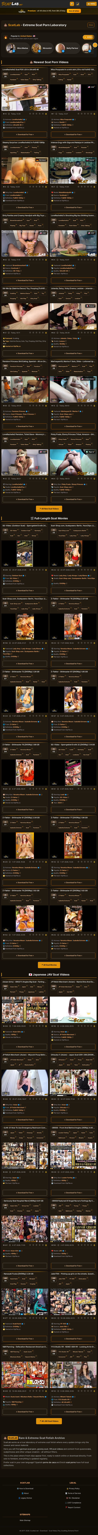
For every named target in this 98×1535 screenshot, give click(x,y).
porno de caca (49, 1462)
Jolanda (61, 293)
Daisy (70, 293)
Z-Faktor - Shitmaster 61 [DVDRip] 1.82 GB (69, 890)
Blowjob (32, 1279)
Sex (18, 536)
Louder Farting (64, 1133)
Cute (91, 1133)
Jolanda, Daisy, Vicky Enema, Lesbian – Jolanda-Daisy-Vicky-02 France (73, 288)
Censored (39, 1138)
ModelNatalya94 (64, 147)
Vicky (78, 293)
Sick (31, 987)
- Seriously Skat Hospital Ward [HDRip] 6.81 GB (23, 1201)
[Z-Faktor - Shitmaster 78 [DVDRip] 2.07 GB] (73, 626)
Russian (84, 147)
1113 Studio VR (64, 1352)
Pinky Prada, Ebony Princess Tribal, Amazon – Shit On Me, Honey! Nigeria (73, 434)
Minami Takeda (78, 1352)
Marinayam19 (63, 366)
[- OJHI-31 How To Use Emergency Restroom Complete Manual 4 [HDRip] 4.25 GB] (24, 1156)
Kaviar (69, 80)
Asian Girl (89, 1060)
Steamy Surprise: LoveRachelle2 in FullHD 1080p (24, 142)
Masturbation (25, 152)
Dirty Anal (33, 298)
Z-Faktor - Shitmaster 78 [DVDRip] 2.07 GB (69, 599)
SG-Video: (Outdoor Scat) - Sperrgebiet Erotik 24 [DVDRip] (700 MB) (25, 525)
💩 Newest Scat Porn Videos (49, 62)
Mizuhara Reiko (15, 1357)
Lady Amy (73, 536)
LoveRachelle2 (15, 74)
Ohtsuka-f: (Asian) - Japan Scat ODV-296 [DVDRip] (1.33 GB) (73, 1055)
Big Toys (22, 225)
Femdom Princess (16, 366)
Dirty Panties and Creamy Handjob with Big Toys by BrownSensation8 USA (25, 215)
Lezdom (78, 152)
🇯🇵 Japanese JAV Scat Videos (49, 974)
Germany (38, 531)
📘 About (25, 1493)
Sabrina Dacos (25, 293)
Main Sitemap (25, 1520)
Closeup (30, 1133)
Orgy (60, 152)
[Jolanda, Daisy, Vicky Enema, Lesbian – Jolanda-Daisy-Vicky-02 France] (73, 316)
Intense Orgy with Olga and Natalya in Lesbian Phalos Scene (73, 142)
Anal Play (13, 1284)
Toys (88, 371)
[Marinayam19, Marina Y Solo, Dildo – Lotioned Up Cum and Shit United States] (73, 389)
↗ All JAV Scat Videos (49, 1421)
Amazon (78, 444)
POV (33, 74)
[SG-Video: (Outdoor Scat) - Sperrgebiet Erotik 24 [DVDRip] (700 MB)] (24, 553)
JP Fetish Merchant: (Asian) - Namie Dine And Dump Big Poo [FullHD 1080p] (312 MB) (73, 982)
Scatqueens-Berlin (79, 531)
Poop (80, 1060)
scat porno (71, 1462)
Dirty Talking (37, 80)
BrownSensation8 (16, 220)
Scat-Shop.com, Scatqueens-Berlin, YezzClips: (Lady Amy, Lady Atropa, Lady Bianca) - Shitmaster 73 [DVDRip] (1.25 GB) (25, 599)
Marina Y (75, 366)
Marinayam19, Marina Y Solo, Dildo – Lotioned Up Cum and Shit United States (73, 361)
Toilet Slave (24, 80)
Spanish (24, 371)
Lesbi (71, 750)
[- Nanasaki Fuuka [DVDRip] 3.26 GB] (24, 1302)
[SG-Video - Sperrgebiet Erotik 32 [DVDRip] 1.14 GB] (73, 772)
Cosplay (32, 1284)
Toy (43, 293)
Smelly (39, 1133)
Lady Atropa (85, 536)
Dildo (68, 371)
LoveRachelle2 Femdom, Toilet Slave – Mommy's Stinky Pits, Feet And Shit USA (25, 434)
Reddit (62, 122)
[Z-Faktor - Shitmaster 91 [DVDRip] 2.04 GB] (24, 845)
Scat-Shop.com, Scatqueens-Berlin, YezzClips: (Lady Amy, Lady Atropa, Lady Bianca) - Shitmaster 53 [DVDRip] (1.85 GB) (73, 525)
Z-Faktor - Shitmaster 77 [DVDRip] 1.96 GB (69, 817)
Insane (90, 1138)
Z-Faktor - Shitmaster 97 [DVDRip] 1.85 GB (69, 672)
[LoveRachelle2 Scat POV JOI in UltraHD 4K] (24, 97)
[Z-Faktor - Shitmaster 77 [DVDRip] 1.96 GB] (73, 845)
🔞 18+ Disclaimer (73, 1498)
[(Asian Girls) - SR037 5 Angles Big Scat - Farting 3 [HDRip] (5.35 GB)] (24, 1010)
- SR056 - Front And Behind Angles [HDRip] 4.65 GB (73, 1128)
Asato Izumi (28, 1352)
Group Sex (25, 1206)
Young (76, 1206)
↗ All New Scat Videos (49, 509)
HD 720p (16, 271)
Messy (39, 987)
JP (19, 1065)
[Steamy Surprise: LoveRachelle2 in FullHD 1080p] (24, 170)
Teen (76, 1065)
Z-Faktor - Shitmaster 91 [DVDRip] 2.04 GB (21, 817)
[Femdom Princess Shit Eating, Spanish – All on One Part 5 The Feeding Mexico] (24, 389)
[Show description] (9, 114)
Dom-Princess (28, 414)
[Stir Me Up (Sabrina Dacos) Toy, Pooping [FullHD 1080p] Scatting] (24, 316)
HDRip (13, 1034)
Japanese (31, 992)
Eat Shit (69, 992)
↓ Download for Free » (25, 134)
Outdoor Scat (25, 531)
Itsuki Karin (14, 1279)
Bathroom (62, 1138)
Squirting (13, 152)
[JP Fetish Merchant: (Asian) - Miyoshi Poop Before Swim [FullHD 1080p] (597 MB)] (24, 1083)
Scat (26, 74)
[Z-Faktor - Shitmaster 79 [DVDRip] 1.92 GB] (24, 918)
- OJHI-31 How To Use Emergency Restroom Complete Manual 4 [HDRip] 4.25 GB (25, 1128)
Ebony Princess (76, 439)
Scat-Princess (16, 414)
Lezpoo (62, 341)
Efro (89, 74)
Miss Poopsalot (64, 74)
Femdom (13, 80)
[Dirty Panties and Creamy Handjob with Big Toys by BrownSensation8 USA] (24, 243)
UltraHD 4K (17, 125)
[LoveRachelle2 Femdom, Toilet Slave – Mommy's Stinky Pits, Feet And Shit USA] (24, 462)
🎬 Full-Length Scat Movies (49, 518)
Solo (35, 293)
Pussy (22, 992)
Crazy (21, 1138)
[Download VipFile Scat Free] (12, 4)
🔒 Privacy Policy (72, 1488)
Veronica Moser (74, 604)
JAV (60, 1206)
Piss (85, 293)
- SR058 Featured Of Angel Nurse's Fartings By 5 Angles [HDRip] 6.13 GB (73, 1201)
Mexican (35, 371)
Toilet (20, 1133)
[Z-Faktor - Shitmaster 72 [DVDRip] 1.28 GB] (24, 699)
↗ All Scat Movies (49, 965)
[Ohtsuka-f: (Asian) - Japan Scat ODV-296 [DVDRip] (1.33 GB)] (73, 1083)
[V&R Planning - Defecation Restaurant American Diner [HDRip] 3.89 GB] (24, 1375)
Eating (61, 80)
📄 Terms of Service (73, 1493)
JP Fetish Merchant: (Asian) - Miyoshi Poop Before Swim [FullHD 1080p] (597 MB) (25, 1055)
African (61, 444)
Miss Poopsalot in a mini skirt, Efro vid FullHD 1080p (73, 69)
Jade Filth (62, 1279)
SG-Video (13, 531)
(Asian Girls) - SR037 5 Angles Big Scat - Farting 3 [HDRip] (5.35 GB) (25, 982)
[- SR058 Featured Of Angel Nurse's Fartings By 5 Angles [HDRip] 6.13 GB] (73, 1229)
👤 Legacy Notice (25, 1498)
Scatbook (63, 195)
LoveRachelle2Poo (16, 122)
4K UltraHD (66, 1402)
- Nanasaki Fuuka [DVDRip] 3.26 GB (18, 1274)
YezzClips (62, 536)
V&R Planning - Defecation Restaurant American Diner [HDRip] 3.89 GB (25, 1347)
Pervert (12, 992)
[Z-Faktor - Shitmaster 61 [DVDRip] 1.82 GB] (73, 918)
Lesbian (69, 152)
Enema (68, 298)
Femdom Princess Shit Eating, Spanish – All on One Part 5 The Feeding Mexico (25, 361)
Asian (78, 987)
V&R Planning (14, 1352)
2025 (60, 803)
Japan (24, 987)
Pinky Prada (62, 439)
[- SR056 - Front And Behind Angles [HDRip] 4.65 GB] (73, 1156)
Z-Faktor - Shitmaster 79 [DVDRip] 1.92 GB (21, 890)
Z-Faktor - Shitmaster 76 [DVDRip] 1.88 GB (21, 744)
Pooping (13, 298)
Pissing (34, 147)
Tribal (69, 444)
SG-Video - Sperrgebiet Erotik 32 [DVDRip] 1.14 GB (73, 744)
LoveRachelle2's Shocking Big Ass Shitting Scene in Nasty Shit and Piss (73, 215)
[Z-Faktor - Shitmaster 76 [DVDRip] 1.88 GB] (24, 772)
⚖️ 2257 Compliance (73, 1503)
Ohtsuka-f (62, 1060)
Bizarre (81, 1138)
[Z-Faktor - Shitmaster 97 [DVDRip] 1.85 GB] (73, 699)
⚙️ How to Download (25, 1488)
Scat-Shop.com (66, 414)
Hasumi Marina (30, 1357)
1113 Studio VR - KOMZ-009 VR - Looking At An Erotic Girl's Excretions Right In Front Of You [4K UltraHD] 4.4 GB (73, 1347)
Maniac (88, 1211)
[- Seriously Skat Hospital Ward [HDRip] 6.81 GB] (24, 1229)
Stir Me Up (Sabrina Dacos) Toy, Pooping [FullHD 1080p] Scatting (25, 288)
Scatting (13, 293)
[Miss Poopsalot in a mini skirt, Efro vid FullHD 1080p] (73, 97)
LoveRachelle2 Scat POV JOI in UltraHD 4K (21, 69)
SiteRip (62, 344)
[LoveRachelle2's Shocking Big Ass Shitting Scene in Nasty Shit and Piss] (73, 243)
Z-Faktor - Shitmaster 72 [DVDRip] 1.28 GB (21, 672)
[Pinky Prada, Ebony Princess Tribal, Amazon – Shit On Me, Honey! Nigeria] (73, 462)
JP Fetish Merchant (65, 987)
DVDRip (16, 581)
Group (34, 536)
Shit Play (23, 298)
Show (91, 25)
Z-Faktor (61, 604)
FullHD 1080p (67, 125)
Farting (36, 152)
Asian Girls (13, 987)
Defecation (86, 1065)
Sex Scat (86, 755)
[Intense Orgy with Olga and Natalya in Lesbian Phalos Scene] (73, 170)
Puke (39, 225)
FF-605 (72, 1279)
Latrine (41, 992)
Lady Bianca (82, 576)
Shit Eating (14, 371)
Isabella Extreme (64, 609)
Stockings (89, 152)
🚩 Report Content (73, 1507)
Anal (82, 74)
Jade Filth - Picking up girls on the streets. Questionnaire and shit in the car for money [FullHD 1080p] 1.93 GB (73, 1274)
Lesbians (76, 755)
